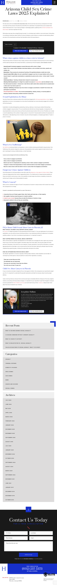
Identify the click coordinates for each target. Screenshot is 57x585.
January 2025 (10, 450)
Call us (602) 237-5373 (37, 311)
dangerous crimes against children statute (40, 172)
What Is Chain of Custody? (14, 339)
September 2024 (11, 462)
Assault (8, 359)
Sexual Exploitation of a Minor (11, 91)
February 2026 (10, 421)
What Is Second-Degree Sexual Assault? (18, 330)
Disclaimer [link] (51, 579)
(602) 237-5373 (37, 3)
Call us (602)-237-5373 (37, 50)
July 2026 (8, 400)
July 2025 (8, 445)
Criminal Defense (11, 363)
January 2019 (10, 487)
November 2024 (10, 454)
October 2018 (10, 499)
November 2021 (10, 479)
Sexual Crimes (23, 21)
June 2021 (8, 483)
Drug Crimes (9, 371)
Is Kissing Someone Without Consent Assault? (20, 334)
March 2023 (9, 470)
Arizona (5, 231)
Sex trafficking (6, 147)
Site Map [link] (44, 580)
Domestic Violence (11, 367)
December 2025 (10, 429)
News (7, 380)
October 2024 (10, 458)
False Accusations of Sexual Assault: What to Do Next (23, 347)
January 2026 (10, 425)
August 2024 (9, 466)
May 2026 (8, 408)
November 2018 (10, 495)
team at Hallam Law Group (19, 282)
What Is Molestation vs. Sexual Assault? (18, 343)
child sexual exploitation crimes (42, 99)
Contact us (40, 282)
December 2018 (10, 491)
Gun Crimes (9, 375)
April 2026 (9, 412)
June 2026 (9, 404)
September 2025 (10, 437)
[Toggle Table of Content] (14, 45)
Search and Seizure (12, 384)
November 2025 (10, 433)
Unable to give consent (9, 198)
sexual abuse (38, 82)
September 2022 (10, 475)
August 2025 (9, 441)
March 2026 (9, 416)
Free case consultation (20, 50)
